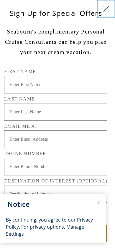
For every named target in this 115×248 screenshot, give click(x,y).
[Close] (106, 9)
